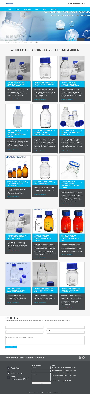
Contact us (54, 9)
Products (27, 9)
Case (44, 9)
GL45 (20, 42)
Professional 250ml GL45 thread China (61, 375)
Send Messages (36, 365)
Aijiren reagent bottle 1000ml (65, 380)
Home (9, 9)
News (37, 9)
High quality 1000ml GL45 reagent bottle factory (63, 372)
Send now (41, 383)
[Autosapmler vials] (12, 3)
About (18, 9)
